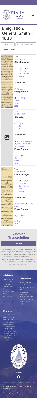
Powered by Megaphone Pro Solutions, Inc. (15, 393)
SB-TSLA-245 (19, 172)
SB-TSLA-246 (19, 114)
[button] (33, 14)
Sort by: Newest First (25, 44)
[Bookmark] (3, 106)
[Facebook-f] (18, 376)
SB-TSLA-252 (19, 59)
